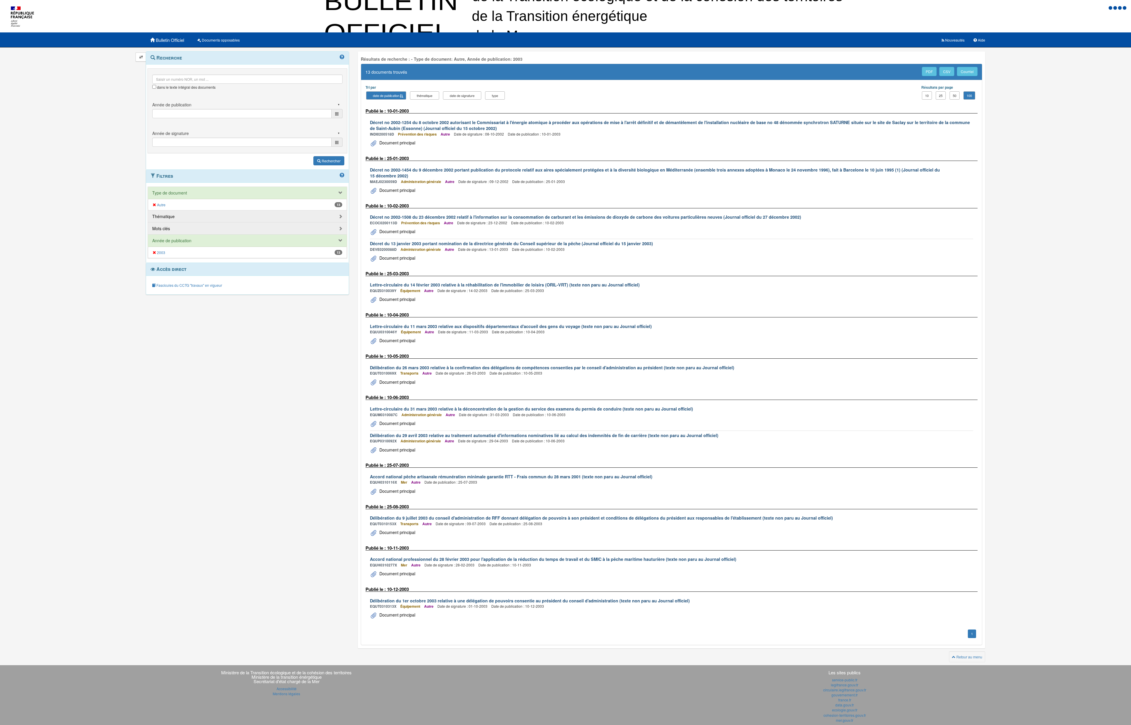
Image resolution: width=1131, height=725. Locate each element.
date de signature (462, 95)
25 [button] (941, 95)
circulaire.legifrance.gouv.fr (844, 689)
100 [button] (969, 95)
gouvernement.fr (844, 694)
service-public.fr (844, 679)
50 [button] (954, 95)
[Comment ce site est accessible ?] (1111, 7)
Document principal (396, 143)
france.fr (844, 699)
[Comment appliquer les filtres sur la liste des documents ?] (342, 175)
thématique (424, 95)
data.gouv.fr (844, 704)
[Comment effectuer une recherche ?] (342, 57)
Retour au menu (968, 656)
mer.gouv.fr (844, 720)
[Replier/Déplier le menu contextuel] (140, 57)
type (495, 95)
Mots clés (161, 228)
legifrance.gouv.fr (844, 684)
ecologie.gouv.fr (844, 709)
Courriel (967, 71)
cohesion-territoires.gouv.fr (845, 715)
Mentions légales (286, 693)
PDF (929, 71)
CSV (946, 71)
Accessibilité (287, 688)
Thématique (163, 216)
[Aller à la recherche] (1120, 7)
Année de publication (171, 240)
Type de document (169, 193)
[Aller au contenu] (1115, 7)
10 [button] (927, 95)
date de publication (386, 95)
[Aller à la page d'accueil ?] (1124, 7)
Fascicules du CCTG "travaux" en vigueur (189, 285)
